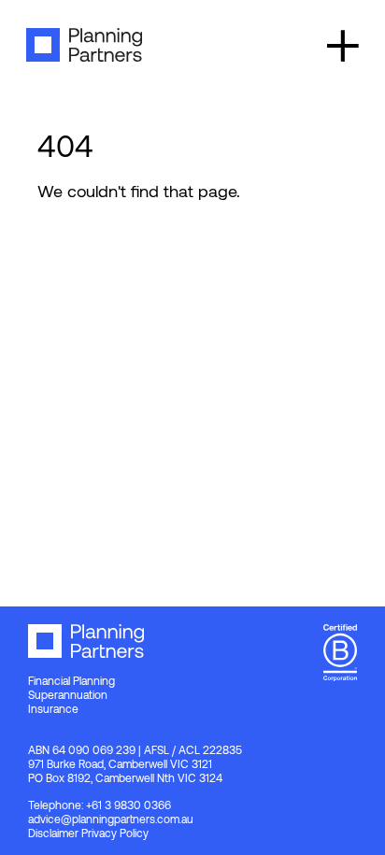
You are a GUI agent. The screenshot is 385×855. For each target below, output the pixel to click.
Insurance (53, 708)
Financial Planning (71, 680)
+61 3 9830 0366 (128, 804)
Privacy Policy (115, 832)
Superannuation (67, 694)
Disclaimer (53, 832)
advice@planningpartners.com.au (110, 818)
